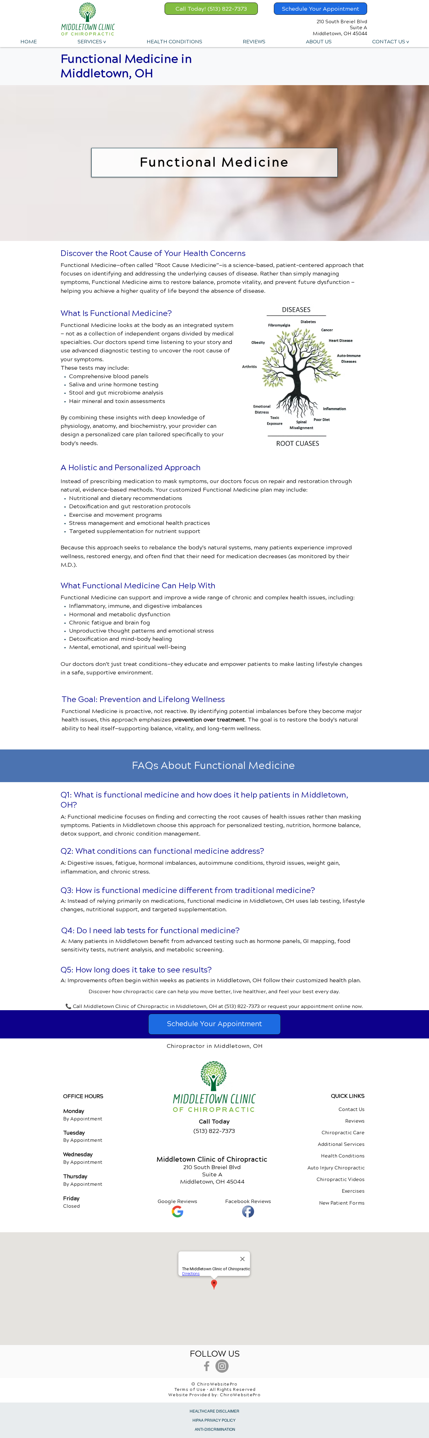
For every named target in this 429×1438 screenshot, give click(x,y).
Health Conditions (343, 1156)
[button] (91, 42)
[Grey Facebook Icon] (206, 1366)
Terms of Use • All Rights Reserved (215, 1389)
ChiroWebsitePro (240, 1394)
